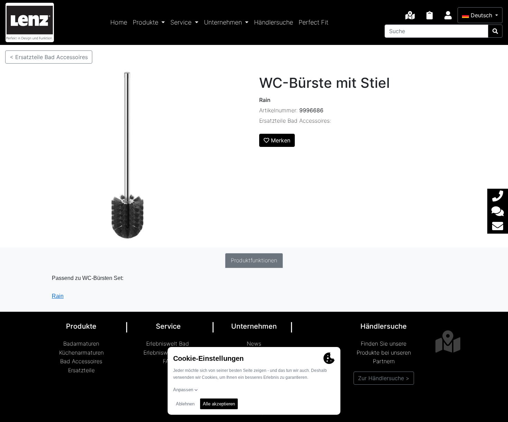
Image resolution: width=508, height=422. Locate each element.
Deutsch (481, 15)
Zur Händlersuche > (384, 378)
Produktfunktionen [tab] (254, 260)
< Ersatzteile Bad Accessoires (49, 57)
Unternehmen (224, 22)
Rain (58, 296)
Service (181, 22)
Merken (279, 140)
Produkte (146, 22)
